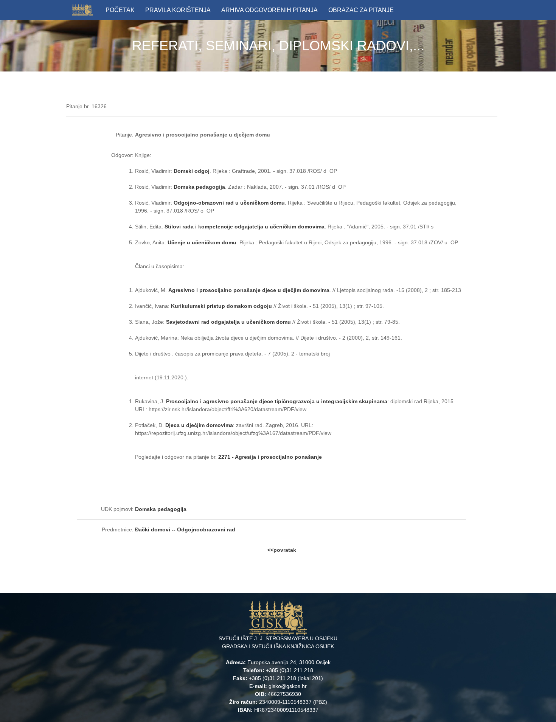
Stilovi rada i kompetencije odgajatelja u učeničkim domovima (245, 227)
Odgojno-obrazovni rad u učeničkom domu (229, 203)
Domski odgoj (192, 171)
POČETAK (120, 10)
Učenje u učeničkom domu (202, 242)
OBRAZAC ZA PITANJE (361, 10)
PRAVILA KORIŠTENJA (178, 10)
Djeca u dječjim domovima (198, 425)
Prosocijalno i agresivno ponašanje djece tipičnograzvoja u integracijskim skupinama (276, 401)
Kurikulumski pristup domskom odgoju (221, 306)
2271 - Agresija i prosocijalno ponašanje (270, 457)
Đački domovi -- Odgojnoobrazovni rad (186, 529)
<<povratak (281, 550)
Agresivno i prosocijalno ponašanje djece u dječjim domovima (248, 290)
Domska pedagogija (199, 187)
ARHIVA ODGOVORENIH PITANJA (269, 10)
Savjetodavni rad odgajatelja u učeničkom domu (228, 322)
